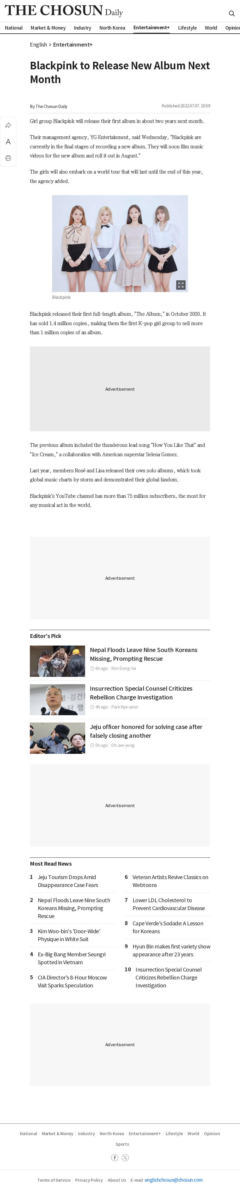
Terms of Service (54, 1180)
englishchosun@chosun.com (174, 1180)
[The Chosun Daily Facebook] (116, 1158)
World (194, 1133)
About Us (117, 1180)
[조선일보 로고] (64, 11)
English (38, 44)
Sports (122, 1144)
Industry (86, 1133)
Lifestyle (174, 1133)
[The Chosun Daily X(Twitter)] (125, 1158)
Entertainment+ (73, 44)
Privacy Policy (89, 1180)
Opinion (212, 1133)
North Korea (112, 1133)
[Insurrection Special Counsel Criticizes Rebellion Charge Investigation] (57, 699)
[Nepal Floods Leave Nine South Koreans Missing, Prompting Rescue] (57, 661)
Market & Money (57, 1133)
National (28, 1133)
